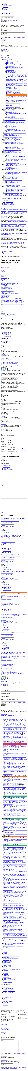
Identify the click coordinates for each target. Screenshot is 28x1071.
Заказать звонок (13, 20)
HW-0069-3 (6, 627)
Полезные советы (7, 5)
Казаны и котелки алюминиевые (11, 956)
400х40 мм (6, 648)
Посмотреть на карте (6, 1021)
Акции (5, 3)
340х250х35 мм (7, 567)
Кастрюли (5, 953)
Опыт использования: (6, 463)
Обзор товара (4, 284)
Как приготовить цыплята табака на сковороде (12, 243)
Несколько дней (7, 465)
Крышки (5, 973)
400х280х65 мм (7, 610)
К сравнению (12, 526)
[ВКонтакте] (1, 369)
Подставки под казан (8, 964)
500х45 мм (6, 649)
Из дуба (2, 459)
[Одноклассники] (3, 369)
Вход (4, 12)
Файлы (2, 296)
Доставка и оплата (7, 1)
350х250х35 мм (7, 333)
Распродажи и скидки (8, 203)
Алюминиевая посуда (8, 971)
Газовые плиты (7, 965)
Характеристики (5, 289)
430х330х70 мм (7, 612)
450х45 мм (6, 647)
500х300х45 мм (7, 551)
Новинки (5, 200)
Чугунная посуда (7, 954)
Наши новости (4, 208)
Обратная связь (4, 1027)
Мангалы (5, 967)
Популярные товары (8, 202)
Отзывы (3, 292)
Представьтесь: (4, 510)
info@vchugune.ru (23, 1012)
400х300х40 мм (7, 336)
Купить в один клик (17, 1054)
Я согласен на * (14, 1053)
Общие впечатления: (6, 497)
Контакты (5, 9)
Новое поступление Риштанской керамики (16, 221)
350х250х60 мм (7, 609)
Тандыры (5, 970)
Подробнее (9, 91)
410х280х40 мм (7, 552)
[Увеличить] (11, 298)
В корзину (3, 408)
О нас (4, 8)
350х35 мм (6, 645)
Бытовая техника (7, 978)
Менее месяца (6, 468)
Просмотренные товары (6, 716)
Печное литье (6, 975)
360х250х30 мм (7, 548)
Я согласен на (14, 37)
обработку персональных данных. (17, 37)
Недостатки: (4, 485)
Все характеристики (5, 341)
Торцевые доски (7, 966)
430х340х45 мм (7, 569)
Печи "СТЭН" (4, 216)
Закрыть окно (4, 49)
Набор (2, 285)
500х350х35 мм (7, 590)
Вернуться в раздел (5, 283)
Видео (2, 297)
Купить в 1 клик (10, 92)
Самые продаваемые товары (7, 715)
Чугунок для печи (7, 961)
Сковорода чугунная (8, 957)
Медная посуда (7, 960)
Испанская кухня (7, 980)
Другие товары (23, 449)
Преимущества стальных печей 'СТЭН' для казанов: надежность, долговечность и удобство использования (14, 214)
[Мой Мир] (5, 369)
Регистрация (6, 13)
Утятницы (5, 974)
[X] (7, 369)
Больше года (6, 467)
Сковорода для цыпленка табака (11, 958)
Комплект (3, 287)
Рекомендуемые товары (9, 204)
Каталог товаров (5, 57)
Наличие (3, 295)
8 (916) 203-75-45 (5, 1028)
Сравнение (17, 92)
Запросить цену (13, 1068)
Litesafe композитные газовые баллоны (15, 220)
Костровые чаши (7, 982)
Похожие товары (5, 293)
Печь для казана (7, 962)
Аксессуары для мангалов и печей (11, 969)
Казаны (5, 952)
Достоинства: (4, 472)
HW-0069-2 (6, 629)
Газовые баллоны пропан (9, 979)
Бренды (5, 4)
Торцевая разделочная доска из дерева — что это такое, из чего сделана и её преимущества (12, 227)
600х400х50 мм (7, 587)
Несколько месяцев (8, 469)
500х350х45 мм (7, 334)
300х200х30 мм (7, 332)
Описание (3, 288)
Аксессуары (3, 291)
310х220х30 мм (7, 549)
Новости (5, 7)
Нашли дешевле (13, 363)
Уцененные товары (8, 206)
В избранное (9, 93)
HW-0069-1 (6, 630)
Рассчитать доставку (17, 365)
